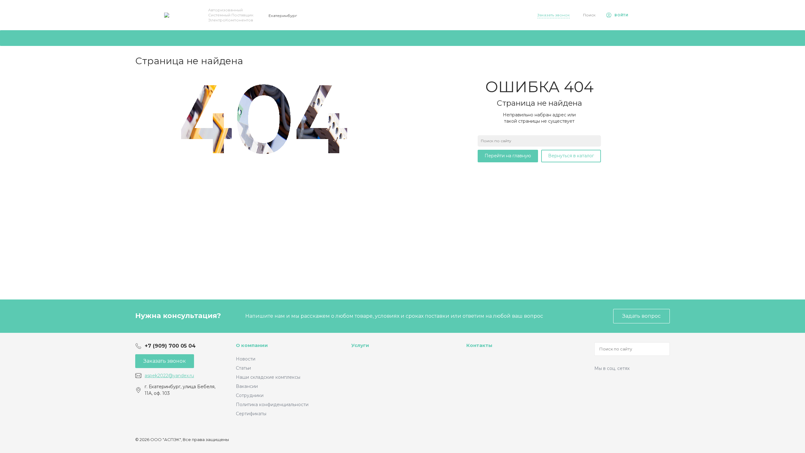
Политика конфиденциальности (272, 404)
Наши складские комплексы (268, 377)
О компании (252, 345)
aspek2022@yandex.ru (169, 375)
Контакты (479, 345)
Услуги (360, 345)
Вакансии (247, 386)
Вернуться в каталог (571, 156)
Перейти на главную (508, 156)
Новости (245, 359)
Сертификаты (251, 414)
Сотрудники (250, 395)
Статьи (243, 368)
